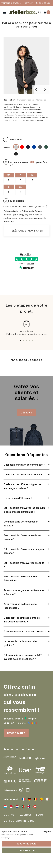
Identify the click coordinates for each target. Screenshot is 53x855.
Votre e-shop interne (19, 821)
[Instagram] (21, 790)
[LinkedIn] (27, 790)
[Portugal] (22, 806)
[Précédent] (36, 89)
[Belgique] (35, 799)
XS (8, 175)
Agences (26, 815)
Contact (10, 815)
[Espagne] (41, 799)
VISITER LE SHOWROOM (11, 3)
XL (20, 187)
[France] (23, 799)
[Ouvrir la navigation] (4, 12)
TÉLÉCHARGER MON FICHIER (26, 230)
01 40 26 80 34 (45, 3)
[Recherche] (39, 12)
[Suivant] (45, 89)
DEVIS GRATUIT (16, 733)
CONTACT (29, 3)
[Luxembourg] (5, 806)
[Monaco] (11, 806)
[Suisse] (34, 806)
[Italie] (47, 799)
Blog (39, 815)
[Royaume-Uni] (28, 806)
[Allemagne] (29, 799)
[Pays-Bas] (17, 806)
